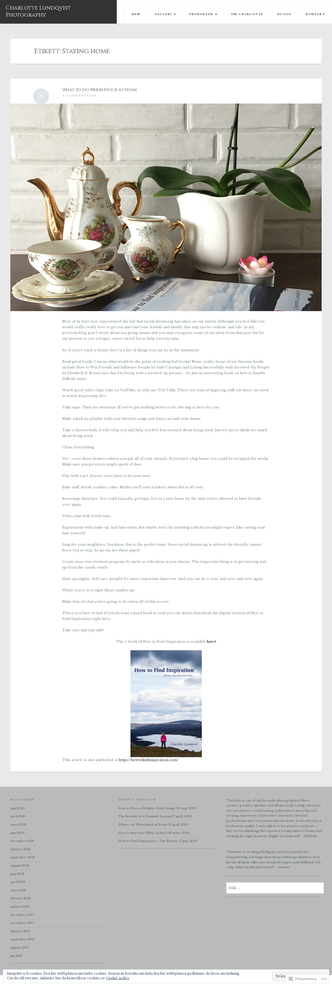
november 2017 (22, 923)
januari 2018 (19, 906)
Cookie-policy (117, 978)
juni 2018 (17, 874)
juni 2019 (17, 833)
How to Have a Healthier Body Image (147, 808)
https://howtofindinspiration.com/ (148, 760)
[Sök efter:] (275, 888)
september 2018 (22, 857)
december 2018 (22, 841)
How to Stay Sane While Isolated (142, 833)
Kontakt (315, 14)
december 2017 (22, 915)
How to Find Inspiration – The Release (148, 841)
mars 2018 (18, 890)
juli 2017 (16, 956)
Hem (136, 14)
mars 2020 (18, 824)
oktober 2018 (20, 849)
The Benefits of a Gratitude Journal (144, 816)
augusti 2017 (19, 947)
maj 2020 (17, 808)
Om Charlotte (247, 14)
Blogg (285, 14)
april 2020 (18, 816)
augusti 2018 (19, 865)
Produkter (201, 14)
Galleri (163, 14)
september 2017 (22, 939)
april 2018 (17, 882)
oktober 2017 (20, 931)
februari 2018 (20, 898)
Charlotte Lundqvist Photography (38, 11)
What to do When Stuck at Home (99, 89)
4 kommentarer (79, 95)
